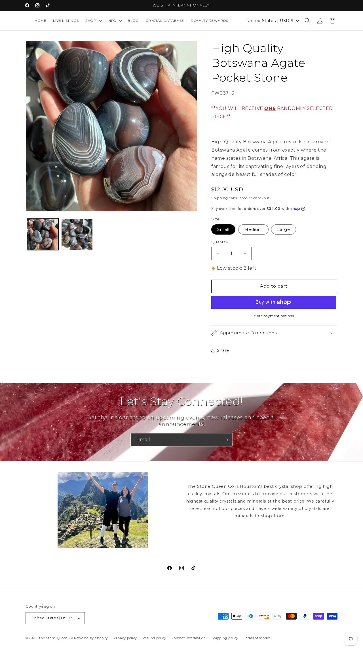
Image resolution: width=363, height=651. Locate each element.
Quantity (219, 242)
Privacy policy (125, 638)
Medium (253, 229)
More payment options (274, 316)
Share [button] (223, 350)
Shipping (219, 198)
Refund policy (154, 638)
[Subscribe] (226, 439)
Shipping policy (225, 638)
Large (283, 229)
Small (223, 229)
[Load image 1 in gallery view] (42, 234)
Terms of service (257, 638)
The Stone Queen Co (56, 638)
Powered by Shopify (91, 638)
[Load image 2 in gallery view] (77, 234)
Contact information (189, 638)
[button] (93, 20)
